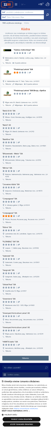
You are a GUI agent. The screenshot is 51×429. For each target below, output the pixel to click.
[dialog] (25, 403)
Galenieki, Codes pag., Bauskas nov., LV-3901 (22, 262)
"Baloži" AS (6, 125)
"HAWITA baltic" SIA (10, 342)
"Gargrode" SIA (8, 270)
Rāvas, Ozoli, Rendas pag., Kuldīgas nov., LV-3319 (23, 117)
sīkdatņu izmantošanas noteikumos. (26, 408)
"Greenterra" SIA (9, 299)
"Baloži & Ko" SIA (8, 111)
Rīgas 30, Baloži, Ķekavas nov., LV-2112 (19, 132)
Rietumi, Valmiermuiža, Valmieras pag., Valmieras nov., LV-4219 (26, 175)
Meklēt (47, 15)
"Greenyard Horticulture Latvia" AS (16, 313)
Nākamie (25, 358)
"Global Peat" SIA (9, 284)
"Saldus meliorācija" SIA (24, 50)
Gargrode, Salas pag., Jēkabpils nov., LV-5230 (22, 277)
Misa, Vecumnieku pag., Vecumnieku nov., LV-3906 (24, 320)
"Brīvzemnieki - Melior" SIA (12, 154)
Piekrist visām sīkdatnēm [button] (21, 419)
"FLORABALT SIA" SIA (10, 242)
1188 (7, 4)
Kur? (4, 17)
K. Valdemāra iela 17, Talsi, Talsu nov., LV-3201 (22, 81)
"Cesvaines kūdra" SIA (11, 184)
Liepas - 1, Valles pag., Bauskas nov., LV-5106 (22, 248)
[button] (25, 411)
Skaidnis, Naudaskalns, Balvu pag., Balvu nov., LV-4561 (25, 146)
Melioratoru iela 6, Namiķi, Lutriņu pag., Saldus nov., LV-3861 (25, 59)
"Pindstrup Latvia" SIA (23, 69)
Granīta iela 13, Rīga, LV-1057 (15, 291)
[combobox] (22, 12)
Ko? (3, 12)
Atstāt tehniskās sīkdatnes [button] (21, 424)
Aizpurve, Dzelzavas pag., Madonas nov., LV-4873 (23, 191)
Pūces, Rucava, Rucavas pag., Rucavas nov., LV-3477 (25, 219)
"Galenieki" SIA (8, 256)
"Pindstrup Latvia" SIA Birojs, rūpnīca (30, 90)
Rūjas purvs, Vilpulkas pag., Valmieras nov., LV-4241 (24, 334)
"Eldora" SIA (7, 227)
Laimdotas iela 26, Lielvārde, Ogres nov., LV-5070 (23, 234)
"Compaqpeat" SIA (9, 199)
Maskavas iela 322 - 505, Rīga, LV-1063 (19, 305)
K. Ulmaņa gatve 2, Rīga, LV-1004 (17, 205)
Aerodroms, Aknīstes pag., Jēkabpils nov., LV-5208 (24, 348)
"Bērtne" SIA (7, 168)
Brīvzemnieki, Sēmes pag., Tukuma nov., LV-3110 (23, 160)
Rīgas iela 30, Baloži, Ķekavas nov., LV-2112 (21, 102)
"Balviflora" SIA (8, 139)
